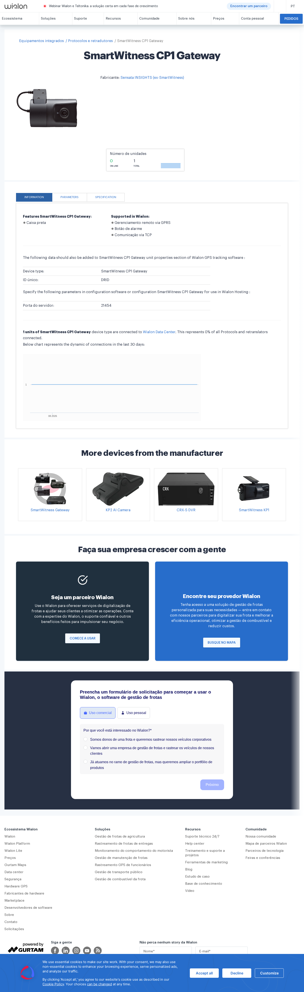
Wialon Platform (17, 843)
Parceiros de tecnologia (264, 850)
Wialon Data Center (159, 332)
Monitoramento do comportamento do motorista (134, 850)
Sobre (9, 915)
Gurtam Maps (15, 865)
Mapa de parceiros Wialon (266, 843)
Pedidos (291, 18)
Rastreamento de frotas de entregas (124, 843)
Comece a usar (82, 638)
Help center (194, 843)
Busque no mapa (222, 642)
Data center (13, 872)
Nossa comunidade (260, 836)
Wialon (9, 836)
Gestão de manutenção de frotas (121, 858)
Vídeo (189, 891)
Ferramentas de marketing (206, 862)
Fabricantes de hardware (24, 893)
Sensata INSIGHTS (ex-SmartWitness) (152, 77)
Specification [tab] (105, 197)
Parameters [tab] (70, 197)
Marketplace (14, 900)
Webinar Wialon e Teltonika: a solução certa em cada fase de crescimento (103, 6)
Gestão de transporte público (118, 872)
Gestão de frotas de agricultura (120, 836)
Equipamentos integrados (41, 41)
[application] (152, 973)
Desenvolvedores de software (28, 907)
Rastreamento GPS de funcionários (123, 865)
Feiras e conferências (262, 858)
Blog (188, 869)
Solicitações (14, 929)
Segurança (12, 879)
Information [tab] (34, 197)
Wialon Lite (13, 850)
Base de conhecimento (203, 883)
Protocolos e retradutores (90, 41)
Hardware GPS (16, 886)
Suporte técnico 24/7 (202, 836)
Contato (10, 922)
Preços (10, 858)
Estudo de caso (197, 876)
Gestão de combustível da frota (120, 879)
